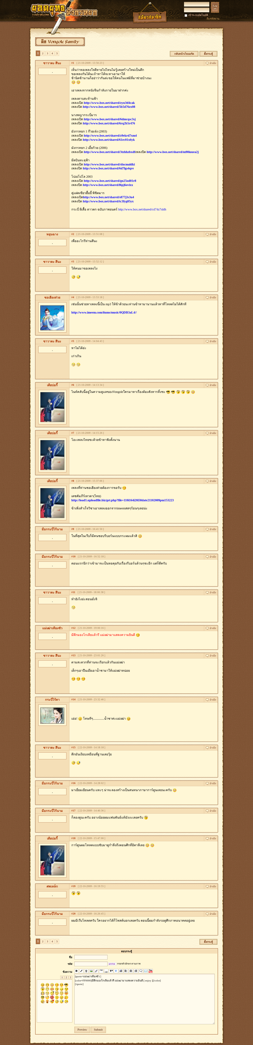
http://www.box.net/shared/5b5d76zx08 (109, 106)
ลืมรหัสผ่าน (213, 18)
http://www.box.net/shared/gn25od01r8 (110, 180)
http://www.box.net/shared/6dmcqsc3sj (110, 119)
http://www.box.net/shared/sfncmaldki (109, 164)
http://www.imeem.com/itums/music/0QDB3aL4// (104, 312)
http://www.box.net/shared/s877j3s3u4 (108, 197)
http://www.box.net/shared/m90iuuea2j (173, 152)
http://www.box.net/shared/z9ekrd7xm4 (110, 135)
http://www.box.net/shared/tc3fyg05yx (108, 201)
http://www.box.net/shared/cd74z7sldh (142, 209)
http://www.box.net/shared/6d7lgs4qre (108, 168)
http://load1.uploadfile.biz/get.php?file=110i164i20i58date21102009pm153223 (122, 500)
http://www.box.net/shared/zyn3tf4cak (109, 102)
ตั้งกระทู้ (208, 53)
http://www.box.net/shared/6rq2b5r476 (109, 123)
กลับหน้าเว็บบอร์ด (184, 53)
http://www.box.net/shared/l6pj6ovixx (108, 185)
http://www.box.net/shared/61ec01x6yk (109, 139)
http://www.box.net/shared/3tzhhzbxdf (109, 152)
